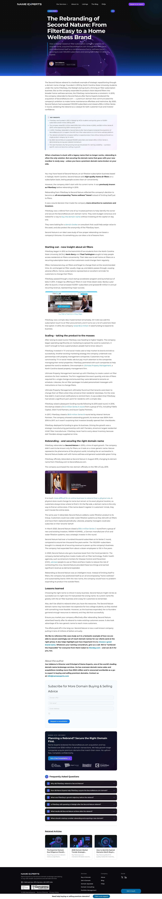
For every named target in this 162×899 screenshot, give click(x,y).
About (103, 877)
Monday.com (94, 648)
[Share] (113, 11)
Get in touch (131, 891)
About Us (74, 4)
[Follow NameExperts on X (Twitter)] (122, 878)
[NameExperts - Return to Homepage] (29, 4)
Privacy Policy (54, 892)
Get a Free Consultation (60, 758)
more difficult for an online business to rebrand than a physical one (82, 498)
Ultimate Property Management (97, 365)
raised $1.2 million (81, 326)
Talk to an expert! (101, 896)
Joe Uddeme (59, 62)
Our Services (61, 4)
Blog (102, 880)
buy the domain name (71, 217)
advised (54, 562)
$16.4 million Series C (87, 529)
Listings (85, 4)
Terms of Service (42, 892)
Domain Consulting (87, 887)
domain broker (71, 225)
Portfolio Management (88, 890)
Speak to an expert (136, 4)
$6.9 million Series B (76, 414)
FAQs (104, 4)
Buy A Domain (86, 877)
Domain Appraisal (87, 884)
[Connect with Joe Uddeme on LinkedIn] (125, 878)
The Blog (95, 4)
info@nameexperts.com (58, 676)
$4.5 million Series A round (73, 407)
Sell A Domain (86, 880)
